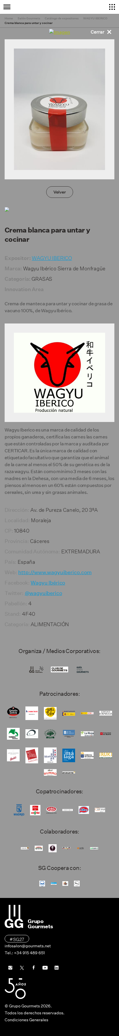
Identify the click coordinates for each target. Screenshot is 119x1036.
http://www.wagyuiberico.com (55, 572)
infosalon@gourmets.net (28, 945)
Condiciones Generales (26, 1019)
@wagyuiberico (43, 593)
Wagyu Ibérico (48, 583)
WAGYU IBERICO (52, 257)
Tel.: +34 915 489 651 (25, 952)
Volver (59, 192)
